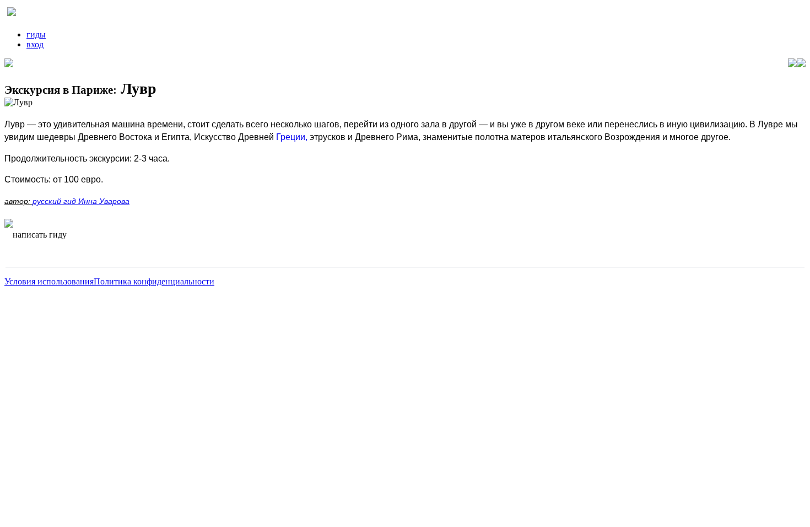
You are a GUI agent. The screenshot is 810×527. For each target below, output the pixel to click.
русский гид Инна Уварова (81, 201)
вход (35, 44)
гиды (36, 34)
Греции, (291, 137)
